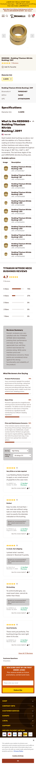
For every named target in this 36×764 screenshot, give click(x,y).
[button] (3, 16)
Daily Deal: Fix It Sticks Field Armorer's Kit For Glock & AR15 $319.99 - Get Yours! (18, 10)
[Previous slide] (4, 36)
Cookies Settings (18, 756)
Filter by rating (7, 455)
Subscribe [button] (18, 690)
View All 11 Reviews (25, 653)
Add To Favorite (10, 67)
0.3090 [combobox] (6, 79)
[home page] (18, 16)
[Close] (33, 740)
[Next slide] (32, 36)
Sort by (7, 451)
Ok (18, 761)
